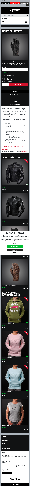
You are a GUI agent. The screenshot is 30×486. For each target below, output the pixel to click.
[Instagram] (16, 479)
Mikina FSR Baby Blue (7, 391)
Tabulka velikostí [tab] (16, 95)
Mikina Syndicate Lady (8, 323)
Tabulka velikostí (9, 75)
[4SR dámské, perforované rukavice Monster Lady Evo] (15, 10)
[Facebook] (11, 479)
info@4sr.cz (19, 466)
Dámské (7, 26)
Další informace (15, 243)
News (9, 1)
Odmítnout (15, 250)
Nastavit (15, 252)
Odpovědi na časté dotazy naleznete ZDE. (13, 146)
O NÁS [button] (3, 443)
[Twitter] (19, 479)
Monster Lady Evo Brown (9, 285)
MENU (4, 22)
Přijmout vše (15, 247)
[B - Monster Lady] (15, 206)
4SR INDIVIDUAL (6, 3)
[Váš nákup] (27, 16)
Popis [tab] (15, 91)
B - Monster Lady (6, 220)
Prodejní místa (15, 1)
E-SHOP (4, 19)
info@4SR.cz (5, 149)
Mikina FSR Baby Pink (7, 357)
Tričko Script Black (7, 425)
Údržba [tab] (15, 101)
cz (27, 5)
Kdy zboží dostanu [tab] (16, 104)
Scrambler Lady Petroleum (9, 186)
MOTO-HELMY (25, 3)
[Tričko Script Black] (15, 412)
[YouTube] (13, 479)
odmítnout (18, 242)
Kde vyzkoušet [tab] (15, 98)
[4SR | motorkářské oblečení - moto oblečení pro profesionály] (2, 26)
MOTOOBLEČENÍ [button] (6, 440)
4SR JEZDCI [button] (5, 446)
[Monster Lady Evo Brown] (15, 272)
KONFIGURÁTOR (15, 3)
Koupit (19, 84)
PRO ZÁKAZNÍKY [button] (6, 449)
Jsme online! (24, 151)
